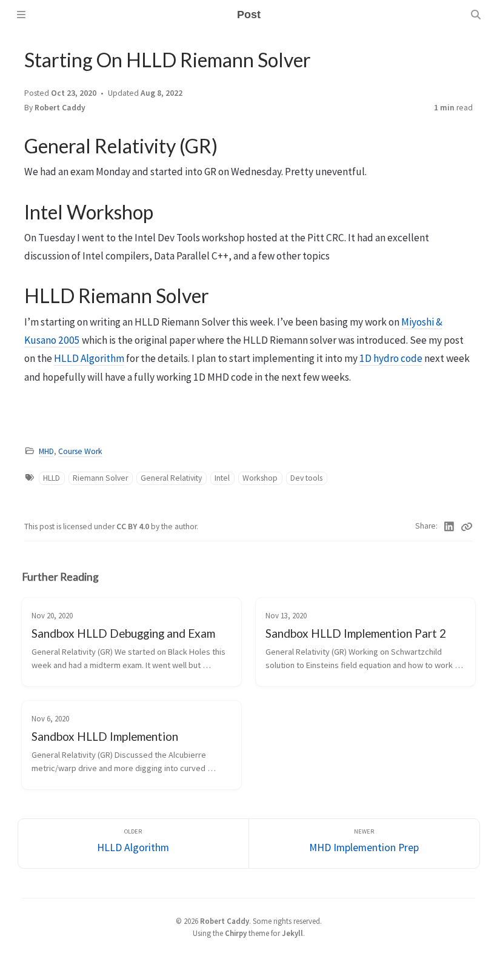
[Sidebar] (21, 14)
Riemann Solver (100, 478)
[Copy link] (467, 526)
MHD (46, 451)
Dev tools (306, 478)
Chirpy (236, 933)
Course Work (80, 451)
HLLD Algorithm (89, 358)
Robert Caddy (60, 107)
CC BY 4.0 (133, 526)
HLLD (51, 478)
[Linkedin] (449, 526)
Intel (222, 478)
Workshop (260, 478)
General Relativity (171, 478)
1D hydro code (390, 358)
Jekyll (292, 933)
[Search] (476, 14)
